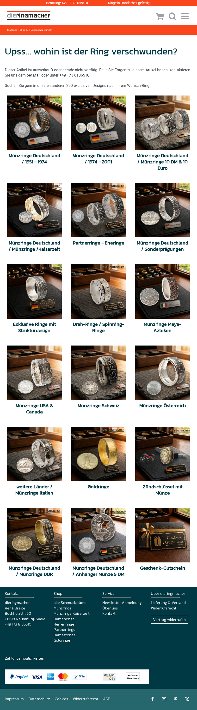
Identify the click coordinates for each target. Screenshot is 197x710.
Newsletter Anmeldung (122, 602)
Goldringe (62, 640)
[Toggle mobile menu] (185, 16)
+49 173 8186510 (75, 3)
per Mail (33, 75)
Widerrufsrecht (163, 608)
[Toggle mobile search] (173, 16)
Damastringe (65, 635)
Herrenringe (64, 624)
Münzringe (63, 608)
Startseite (12, 30)
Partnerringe (64, 629)
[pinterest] (175, 699)
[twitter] (187, 699)
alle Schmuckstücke (70, 602)
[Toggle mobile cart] (160, 16)
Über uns (110, 608)
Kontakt (109, 613)
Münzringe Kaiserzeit (72, 613)
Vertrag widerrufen (169, 619)
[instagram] (164, 699)
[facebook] (152, 699)
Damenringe (64, 619)
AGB (106, 699)
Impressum (14, 699)
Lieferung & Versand (168, 602)
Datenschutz (39, 699)
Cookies (61, 699)
